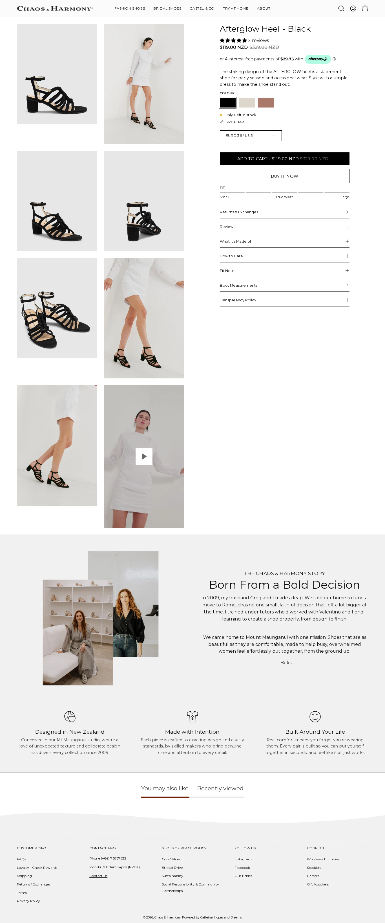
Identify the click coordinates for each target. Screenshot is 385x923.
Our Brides (243, 876)
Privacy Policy (28, 901)
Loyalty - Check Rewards (37, 867)
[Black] (228, 103)
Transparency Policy (238, 300)
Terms (22, 893)
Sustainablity (172, 876)
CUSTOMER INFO (31, 848)
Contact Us (98, 876)
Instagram (243, 859)
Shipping (24, 876)
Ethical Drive (172, 867)
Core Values (171, 859)
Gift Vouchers (318, 884)
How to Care (231, 256)
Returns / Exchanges (33, 884)
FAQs (21, 859)
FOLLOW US (245, 848)
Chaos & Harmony (167, 917)
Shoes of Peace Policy (184, 848)
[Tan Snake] (266, 103)
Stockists (314, 867)
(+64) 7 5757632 (113, 858)
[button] (264, 8)
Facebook (242, 867)
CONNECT (315, 848)
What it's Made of (235, 241)
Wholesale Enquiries (323, 859)
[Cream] (247, 103)
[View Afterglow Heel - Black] (144, 456)
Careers (313, 876)
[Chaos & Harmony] (55, 8)
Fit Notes (228, 270)
